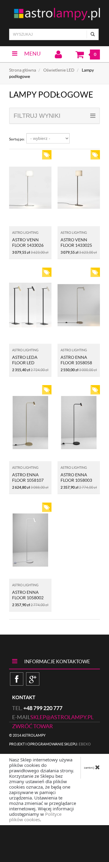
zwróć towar (32, 726)
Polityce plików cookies (35, 816)
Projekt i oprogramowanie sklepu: (50, 744)
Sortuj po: (17, 139)
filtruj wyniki (37, 115)
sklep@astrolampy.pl (62, 717)
